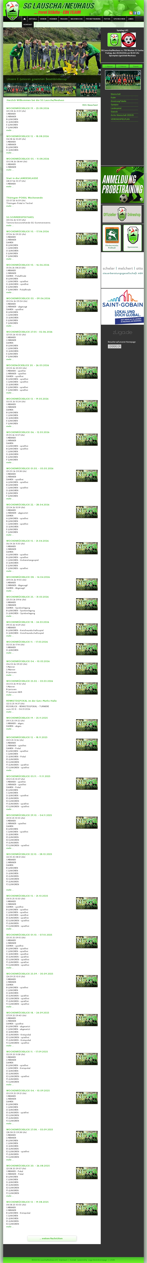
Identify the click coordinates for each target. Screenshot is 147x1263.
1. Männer (109, 66)
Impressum (63, 1260)
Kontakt (28, 24)
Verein (43, 19)
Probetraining (93, 19)
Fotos (107, 19)
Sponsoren (119, 19)
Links (131, 19)
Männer (53, 19)
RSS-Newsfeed (90, 105)
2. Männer (122, 66)
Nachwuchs (77, 19)
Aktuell (33, 19)
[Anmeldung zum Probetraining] (122, 202)
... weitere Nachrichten (51, 1238)
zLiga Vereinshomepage (97, 1260)
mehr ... (10, 130)
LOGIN (112, 1260)
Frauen (63, 19)
